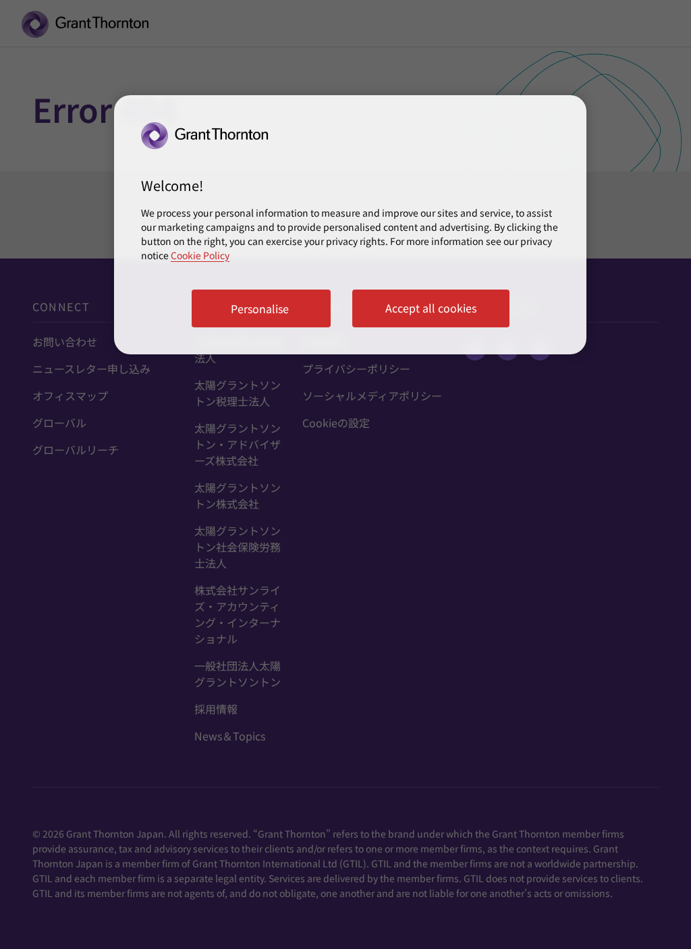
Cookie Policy (200, 255)
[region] (350, 224)
